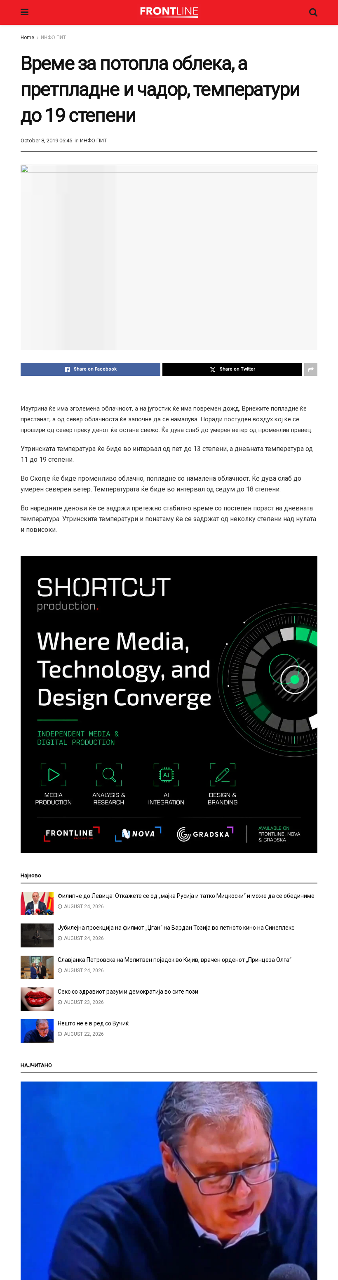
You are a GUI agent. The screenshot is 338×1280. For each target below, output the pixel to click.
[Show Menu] (24, 12)
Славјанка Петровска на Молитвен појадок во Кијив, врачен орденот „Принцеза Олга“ (174, 959)
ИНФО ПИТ (53, 37)
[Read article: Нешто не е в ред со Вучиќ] (37, 1031)
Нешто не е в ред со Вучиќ (93, 1023)
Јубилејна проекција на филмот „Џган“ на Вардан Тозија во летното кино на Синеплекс (176, 927)
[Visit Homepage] (169, 12)
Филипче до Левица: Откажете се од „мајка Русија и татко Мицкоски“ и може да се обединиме (186, 896)
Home (27, 37)
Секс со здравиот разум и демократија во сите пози (128, 991)
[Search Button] (313, 12)
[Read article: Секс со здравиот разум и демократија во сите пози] (37, 999)
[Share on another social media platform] (310, 369)
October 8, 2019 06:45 (46, 140)
